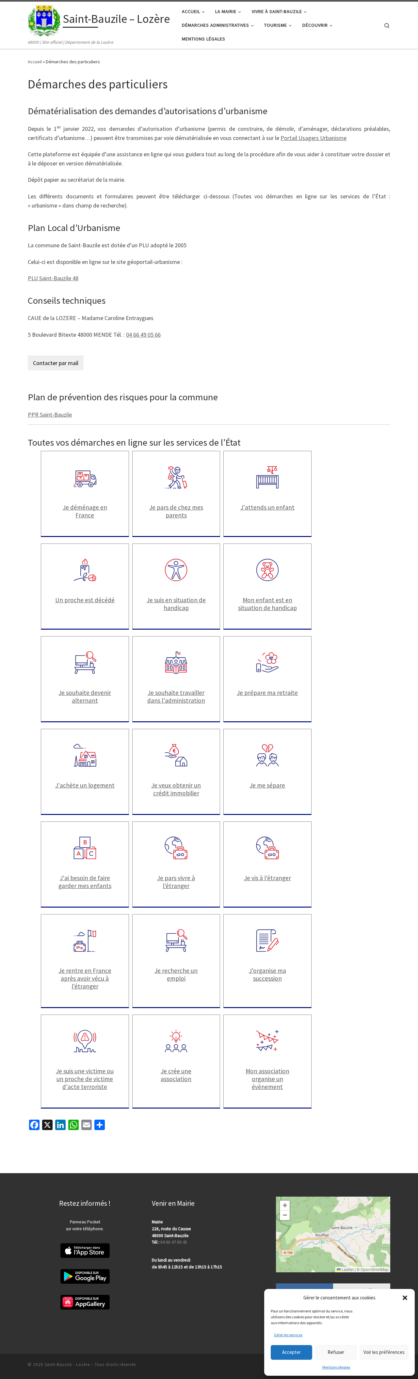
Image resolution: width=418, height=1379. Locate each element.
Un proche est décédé (85, 600)
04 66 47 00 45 (173, 1242)
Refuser (336, 1352)
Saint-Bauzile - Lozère (67, 1364)
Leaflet (347, 1269)
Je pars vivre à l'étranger (176, 882)
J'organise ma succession (267, 974)
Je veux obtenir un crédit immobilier (176, 789)
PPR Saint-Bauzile (50, 414)
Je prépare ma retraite (267, 693)
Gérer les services (288, 1334)
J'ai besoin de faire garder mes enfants (84, 882)
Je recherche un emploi (176, 974)
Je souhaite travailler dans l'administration (176, 696)
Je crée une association (176, 1075)
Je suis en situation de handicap (176, 604)
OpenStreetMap (375, 1269)
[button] (405, 1298)
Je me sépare (267, 785)
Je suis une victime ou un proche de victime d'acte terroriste (85, 1079)
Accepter (291, 1352)
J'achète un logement (85, 785)
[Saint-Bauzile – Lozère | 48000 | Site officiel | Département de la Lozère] (44, 20)
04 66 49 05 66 (143, 334)
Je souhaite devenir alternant (84, 696)
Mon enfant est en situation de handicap (267, 604)
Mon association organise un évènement (267, 1079)
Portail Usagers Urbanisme (313, 138)
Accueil (35, 62)
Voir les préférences (384, 1352)
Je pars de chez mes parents (176, 511)
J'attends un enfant (267, 507)
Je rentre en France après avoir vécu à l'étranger (84, 978)
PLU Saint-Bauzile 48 (53, 278)
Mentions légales (336, 1367)
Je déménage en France (85, 511)
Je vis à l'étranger (267, 878)
